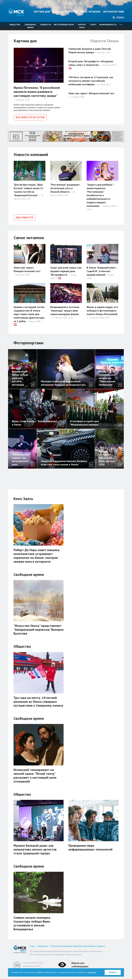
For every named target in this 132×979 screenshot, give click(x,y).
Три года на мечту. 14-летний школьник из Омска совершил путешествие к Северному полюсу (38, 702)
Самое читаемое (90, 11)
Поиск (120, 17)
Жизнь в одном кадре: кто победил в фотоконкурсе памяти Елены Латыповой (102, 310)
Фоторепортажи (113, 11)
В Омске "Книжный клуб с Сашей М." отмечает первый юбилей (101, 271)
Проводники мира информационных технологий (90, 847)
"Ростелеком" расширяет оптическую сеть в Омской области (65, 188)
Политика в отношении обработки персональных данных (78, 946)
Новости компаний (64, 11)
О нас (32, 946)
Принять (113, 972)
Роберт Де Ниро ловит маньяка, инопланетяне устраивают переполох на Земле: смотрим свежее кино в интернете (37, 556)
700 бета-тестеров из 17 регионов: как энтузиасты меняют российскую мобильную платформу (90, 81)
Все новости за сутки (30, 117)
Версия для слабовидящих (79, 964)
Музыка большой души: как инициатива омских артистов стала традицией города (35, 849)
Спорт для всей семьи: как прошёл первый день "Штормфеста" (65, 271)
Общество (14, 24)
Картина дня (42, 11)
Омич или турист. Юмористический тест (91, 93)
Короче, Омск (82, 26)
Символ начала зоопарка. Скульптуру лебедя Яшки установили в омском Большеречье (32, 923)
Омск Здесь (16, 12)
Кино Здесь (23, 498)
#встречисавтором (64, 24)
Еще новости (24, 217)
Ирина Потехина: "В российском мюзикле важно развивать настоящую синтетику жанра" (37, 92)
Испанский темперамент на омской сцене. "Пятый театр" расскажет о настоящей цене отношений (35, 775)
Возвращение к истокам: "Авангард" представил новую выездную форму (65, 310)
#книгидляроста (108, 24)
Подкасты (45, 24)
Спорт (93, 24)
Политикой (92, 972)
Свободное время (30, 26)
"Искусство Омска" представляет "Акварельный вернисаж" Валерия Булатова (38, 630)
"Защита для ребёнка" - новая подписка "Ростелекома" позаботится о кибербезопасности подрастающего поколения (100, 195)
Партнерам (43, 946)
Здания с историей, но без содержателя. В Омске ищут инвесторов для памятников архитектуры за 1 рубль (29, 314)
